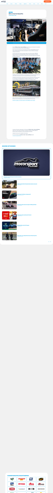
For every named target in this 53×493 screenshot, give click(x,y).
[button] (11, 12)
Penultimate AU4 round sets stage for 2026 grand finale (26, 204)
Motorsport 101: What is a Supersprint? (24, 194)
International (21, 236)
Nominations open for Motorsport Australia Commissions (12, 176)
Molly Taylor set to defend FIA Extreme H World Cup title (27, 235)
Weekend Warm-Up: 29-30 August (23, 225)
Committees (8, 177)
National (21, 205)
